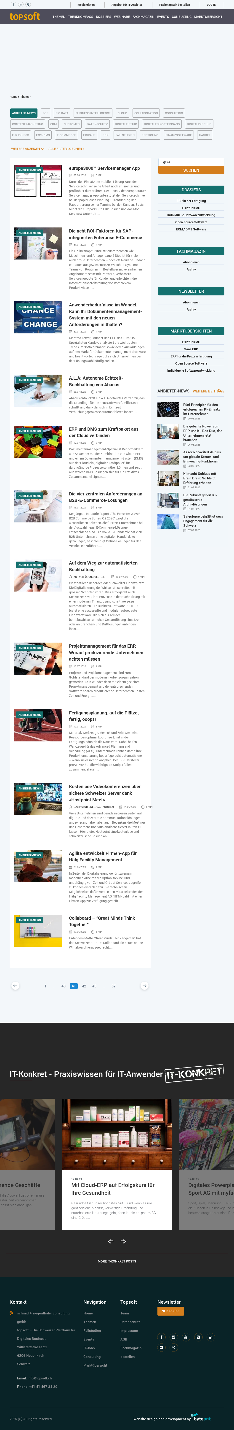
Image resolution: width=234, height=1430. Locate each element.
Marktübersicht (208, 16)
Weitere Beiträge (208, 391)
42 (84, 986)
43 (94, 986)
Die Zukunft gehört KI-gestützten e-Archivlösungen (200, 499)
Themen (59, 16)
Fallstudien (92, 1330)
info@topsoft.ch (40, 1378)
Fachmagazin (143, 16)
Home (13, 97)
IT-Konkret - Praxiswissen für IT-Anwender (86, 1073)
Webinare (122, 16)
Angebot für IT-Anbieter (127, 5)
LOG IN (211, 5)
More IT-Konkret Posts (117, 1261)
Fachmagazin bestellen (174, 5)
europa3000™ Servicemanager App (104, 168)
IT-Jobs (89, 1348)
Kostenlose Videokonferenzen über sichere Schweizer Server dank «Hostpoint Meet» (105, 792)
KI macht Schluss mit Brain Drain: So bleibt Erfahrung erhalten (199, 478)
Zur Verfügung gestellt (90, 576)
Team (124, 1313)
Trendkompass (80, 16)
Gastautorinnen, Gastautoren (94, 806)
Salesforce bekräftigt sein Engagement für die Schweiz (203, 521)
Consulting (181, 16)
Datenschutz (130, 1321)
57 (114, 986)
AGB (123, 1339)
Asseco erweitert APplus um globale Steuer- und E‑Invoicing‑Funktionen (202, 456)
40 (63, 986)
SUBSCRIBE (170, 1311)
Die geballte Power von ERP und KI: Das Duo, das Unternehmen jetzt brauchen (202, 433)
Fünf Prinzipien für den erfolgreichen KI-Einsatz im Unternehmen (201, 409)
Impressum (129, 1330)
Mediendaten (86, 5)
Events (163, 16)
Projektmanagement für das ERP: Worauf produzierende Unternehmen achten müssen (106, 652)
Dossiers (103, 16)
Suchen (191, 170)
